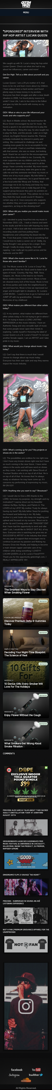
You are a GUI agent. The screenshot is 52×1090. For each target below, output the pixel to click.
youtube (36, 1069)
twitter (36, 1075)
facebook (17, 1069)
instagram (14, 1075)
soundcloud (26, 1080)
